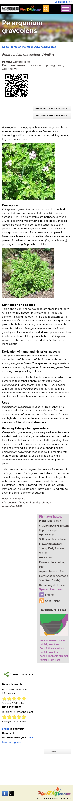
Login (58, 1)
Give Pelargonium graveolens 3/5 (14, 698)
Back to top (57, 751)
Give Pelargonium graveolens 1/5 (4, 698)
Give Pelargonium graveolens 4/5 (19, 698)
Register (66, 1)
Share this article (21, 674)
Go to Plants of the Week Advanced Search (29, 47)
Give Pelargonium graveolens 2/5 (9, 698)
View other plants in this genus (51, 115)
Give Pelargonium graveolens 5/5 (23, 698)
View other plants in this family (51, 108)
